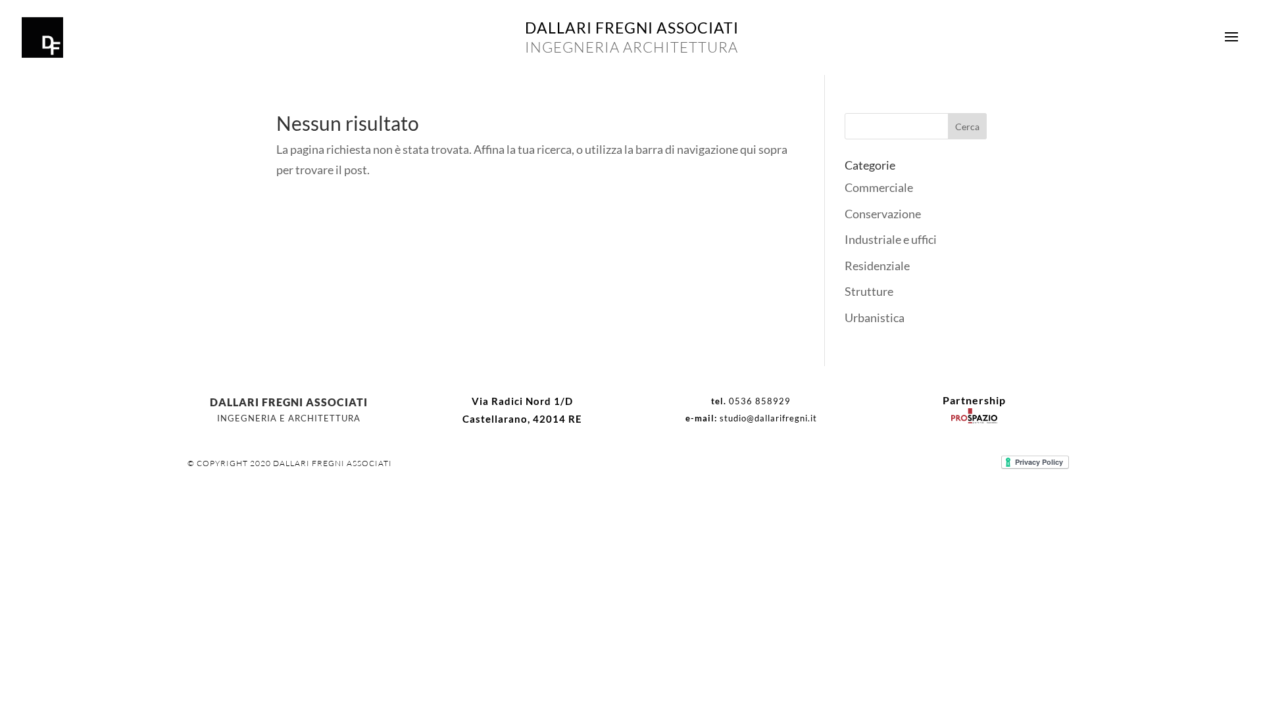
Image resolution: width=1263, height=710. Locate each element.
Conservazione (883, 213)
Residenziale (877, 265)
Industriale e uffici (891, 239)
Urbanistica (874, 317)
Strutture (869, 291)
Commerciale (879, 187)
